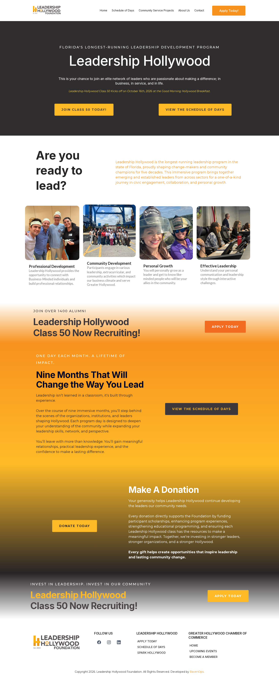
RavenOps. (197, 671)
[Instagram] (109, 642)
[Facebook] (99, 642)
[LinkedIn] (119, 642)
